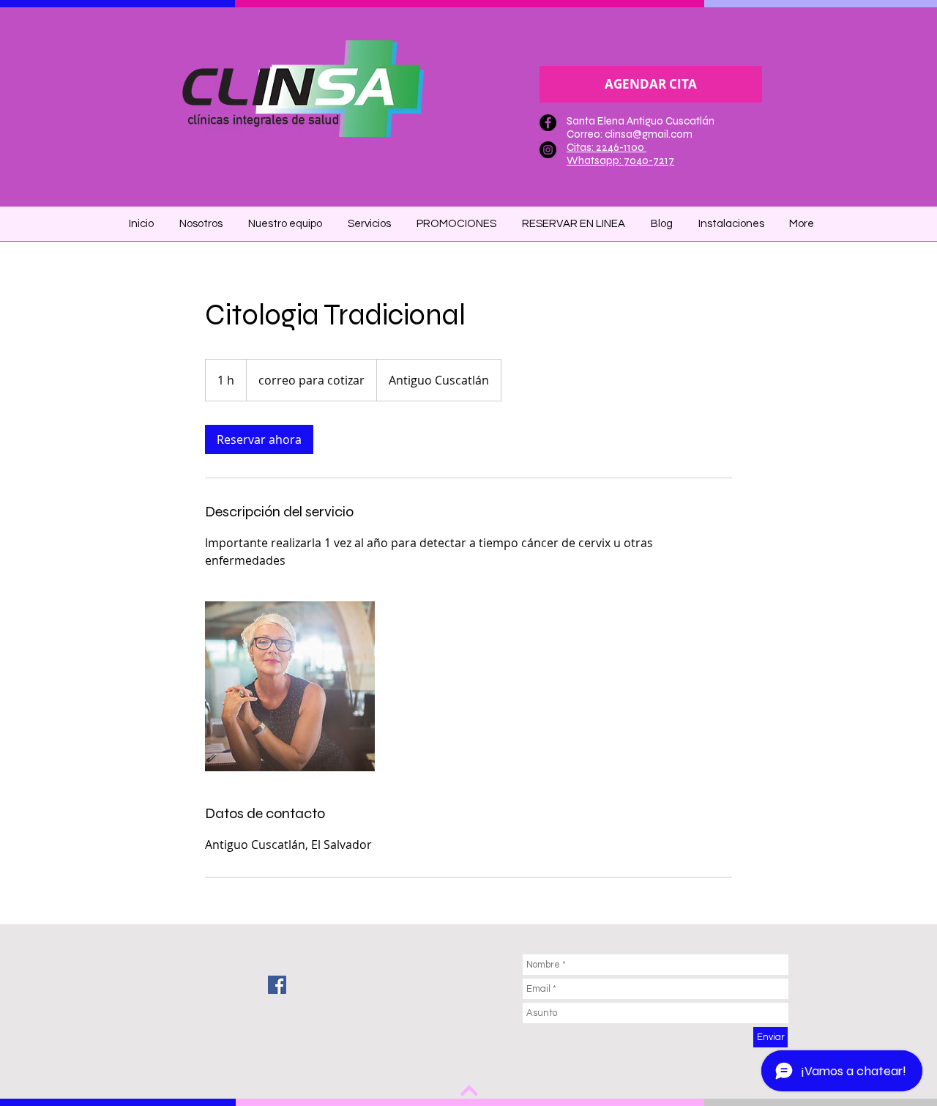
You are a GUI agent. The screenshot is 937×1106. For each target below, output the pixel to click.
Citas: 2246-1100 (606, 147)
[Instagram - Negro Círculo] (548, 149)
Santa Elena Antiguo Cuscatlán (640, 120)
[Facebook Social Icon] (277, 985)
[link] (259, 439)
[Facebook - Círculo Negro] (548, 122)
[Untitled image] (290, 686)
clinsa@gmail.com (649, 134)
